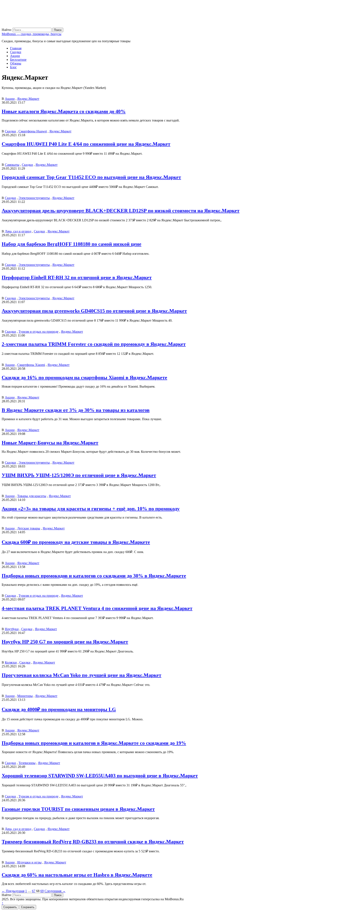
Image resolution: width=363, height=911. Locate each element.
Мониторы (25, 696)
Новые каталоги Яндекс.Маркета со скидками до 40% (64, 111)
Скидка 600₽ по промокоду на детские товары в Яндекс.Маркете (76, 542)
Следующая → (55, 891)
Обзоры (15, 63)
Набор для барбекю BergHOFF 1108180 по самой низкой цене (71, 244)
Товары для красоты (31, 496)
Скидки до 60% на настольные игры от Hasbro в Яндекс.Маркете (77, 875)
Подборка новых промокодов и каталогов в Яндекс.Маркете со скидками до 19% (94, 743)
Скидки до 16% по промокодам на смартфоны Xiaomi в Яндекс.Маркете (84, 377)
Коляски (11, 662)
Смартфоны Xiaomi (31, 365)
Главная (15, 48)
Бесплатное (18, 59)
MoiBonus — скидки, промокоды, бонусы (31, 34)
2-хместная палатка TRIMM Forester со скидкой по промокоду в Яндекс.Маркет (94, 344)
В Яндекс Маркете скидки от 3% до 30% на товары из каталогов (76, 410)
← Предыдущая (13, 891)
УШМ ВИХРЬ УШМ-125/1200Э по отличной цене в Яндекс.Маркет (79, 475)
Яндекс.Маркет (28, 98)
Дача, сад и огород (18, 231)
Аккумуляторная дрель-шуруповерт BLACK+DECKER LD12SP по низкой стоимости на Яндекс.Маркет (120, 210)
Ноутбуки (12, 629)
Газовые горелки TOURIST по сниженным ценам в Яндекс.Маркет (78, 809)
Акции (15, 56)
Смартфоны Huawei (32, 131)
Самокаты (12, 164)
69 (42, 891)
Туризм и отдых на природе (38, 331)
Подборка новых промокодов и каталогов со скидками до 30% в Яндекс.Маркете (94, 575)
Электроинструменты (34, 198)
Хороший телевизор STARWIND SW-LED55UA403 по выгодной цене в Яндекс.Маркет (100, 775)
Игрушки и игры (29, 862)
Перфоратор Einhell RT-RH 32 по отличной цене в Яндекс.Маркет (77, 277)
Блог (13, 67)
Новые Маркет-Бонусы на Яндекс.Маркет (50, 442)
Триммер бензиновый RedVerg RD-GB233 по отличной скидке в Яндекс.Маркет (93, 841)
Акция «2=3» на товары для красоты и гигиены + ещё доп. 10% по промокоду (91, 508)
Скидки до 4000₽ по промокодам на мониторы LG (59, 709)
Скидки (15, 52)
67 (33, 891)
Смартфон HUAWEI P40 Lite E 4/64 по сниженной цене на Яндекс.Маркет (86, 144)
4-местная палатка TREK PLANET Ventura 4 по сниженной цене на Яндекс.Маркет (97, 608)
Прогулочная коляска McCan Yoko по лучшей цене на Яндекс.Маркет (81, 675)
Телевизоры (27, 763)
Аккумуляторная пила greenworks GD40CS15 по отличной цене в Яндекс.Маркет (94, 311)
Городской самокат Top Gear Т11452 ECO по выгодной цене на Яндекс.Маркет (91, 177)
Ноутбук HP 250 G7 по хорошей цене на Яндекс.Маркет (65, 641)
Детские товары (28, 528)
